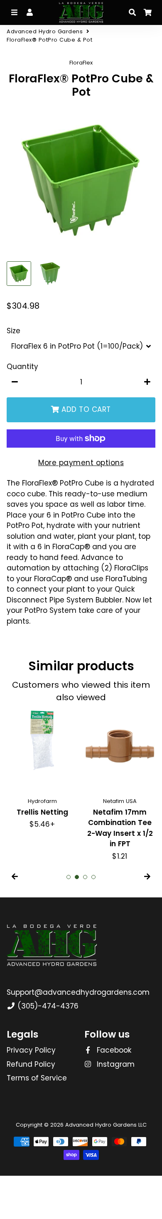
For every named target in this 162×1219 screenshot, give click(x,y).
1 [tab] (68, 877)
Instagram (115, 1064)
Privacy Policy (31, 1050)
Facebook (113, 1050)
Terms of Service (37, 1078)
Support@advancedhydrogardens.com (78, 992)
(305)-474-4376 (47, 1006)
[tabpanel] (42, 770)
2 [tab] (77, 877)
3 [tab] (85, 877)
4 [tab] (93, 877)
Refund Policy (31, 1064)
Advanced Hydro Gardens (45, 31)
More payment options (81, 463)
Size (13, 331)
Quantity (22, 367)
